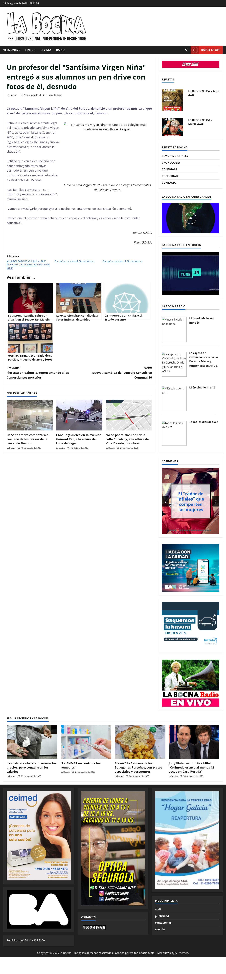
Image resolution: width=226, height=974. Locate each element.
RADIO (60, 50)
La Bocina (12, 95)
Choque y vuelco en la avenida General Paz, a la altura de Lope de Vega (78, 439)
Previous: (38, 372)
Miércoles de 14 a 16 (202, 387)
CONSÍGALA (169, 169)
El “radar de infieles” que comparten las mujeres (190, 501)
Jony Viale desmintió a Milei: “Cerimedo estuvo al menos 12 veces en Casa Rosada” (191, 767)
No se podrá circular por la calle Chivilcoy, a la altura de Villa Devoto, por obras (127, 439)
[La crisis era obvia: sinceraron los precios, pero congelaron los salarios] (32, 742)
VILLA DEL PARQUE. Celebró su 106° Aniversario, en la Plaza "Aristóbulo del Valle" (28, 264)
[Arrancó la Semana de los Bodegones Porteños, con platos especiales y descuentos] (140, 742)
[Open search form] (186, 50)
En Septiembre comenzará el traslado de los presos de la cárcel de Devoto (28, 439)
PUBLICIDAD (170, 176)
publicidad (162, 916)
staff (158, 909)
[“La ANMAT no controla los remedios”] (86, 742)
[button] (171, 530)
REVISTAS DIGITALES (175, 156)
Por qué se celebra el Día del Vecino (74, 261)
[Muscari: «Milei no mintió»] (174, 329)
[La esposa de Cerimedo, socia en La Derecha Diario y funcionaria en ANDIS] (174, 364)
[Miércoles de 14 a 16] (174, 398)
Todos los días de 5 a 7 (203, 422)
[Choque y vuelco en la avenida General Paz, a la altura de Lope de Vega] (79, 415)
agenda (160, 929)
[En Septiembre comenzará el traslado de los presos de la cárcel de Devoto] (30, 415)
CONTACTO (169, 182)
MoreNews (164, 953)
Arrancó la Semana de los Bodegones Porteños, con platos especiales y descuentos (138, 767)
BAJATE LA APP (210, 50)
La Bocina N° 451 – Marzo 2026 (200, 121)
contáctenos (163, 922)
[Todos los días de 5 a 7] (174, 433)
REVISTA (46, 50)
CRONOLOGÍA (171, 162)
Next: (122, 372)
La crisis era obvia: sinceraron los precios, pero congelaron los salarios (31, 767)
